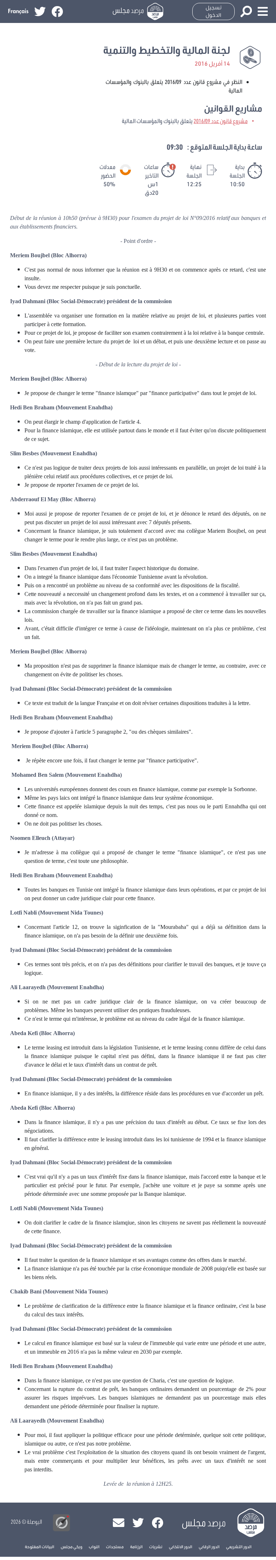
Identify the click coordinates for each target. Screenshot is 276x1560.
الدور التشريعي (239, 1546)
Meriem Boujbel (30, 255)
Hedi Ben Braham (32, 408)
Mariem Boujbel (226, 531)
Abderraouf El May (34, 499)
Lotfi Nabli (23, 913)
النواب (94, 1546)
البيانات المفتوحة (39, 1546)
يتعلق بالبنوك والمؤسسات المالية (185, 120)
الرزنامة (136, 1546)
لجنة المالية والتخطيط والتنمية (166, 50)
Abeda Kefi (24, 1033)
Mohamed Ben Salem (38, 775)
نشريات (155, 1546)
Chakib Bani (25, 1292)
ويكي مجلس (71, 1546)
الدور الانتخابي (180, 1546)
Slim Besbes (24, 453)
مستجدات (115, 1546)
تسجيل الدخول (214, 11)
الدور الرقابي (209, 1546)
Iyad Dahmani (27, 301)
